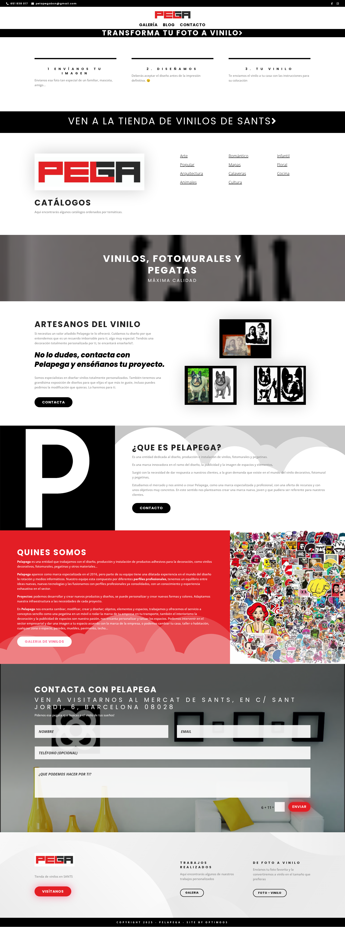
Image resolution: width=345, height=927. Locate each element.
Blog (169, 25)
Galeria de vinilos (44, 641)
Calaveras (237, 173)
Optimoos (216, 922)
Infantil (283, 156)
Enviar (299, 806)
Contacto (192, 25)
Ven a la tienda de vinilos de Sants (169, 121)
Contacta (53, 402)
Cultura (235, 182)
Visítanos (53, 891)
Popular (187, 164)
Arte (184, 156)
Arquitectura (191, 173)
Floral (282, 164)
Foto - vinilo (270, 893)
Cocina (283, 173)
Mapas (235, 164)
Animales (188, 182)
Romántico (238, 156)
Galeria (192, 893)
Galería (148, 25)
